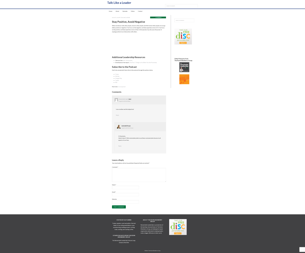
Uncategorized (121, 86)
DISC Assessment (127, 60)
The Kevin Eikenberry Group (154, 250)
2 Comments (158, 17)
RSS (116, 82)
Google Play (118, 78)
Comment (115, 167)
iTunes (117, 74)
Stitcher (117, 76)
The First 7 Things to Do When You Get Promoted (143, 62)
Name (114, 185)
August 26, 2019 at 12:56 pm (127, 128)
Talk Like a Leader (119, 2)
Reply (117, 115)
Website (114, 199)
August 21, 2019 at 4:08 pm (124, 101)
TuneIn (117, 80)
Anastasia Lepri (123, 99)
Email (114, 192)
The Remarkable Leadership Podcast (122, 240)
